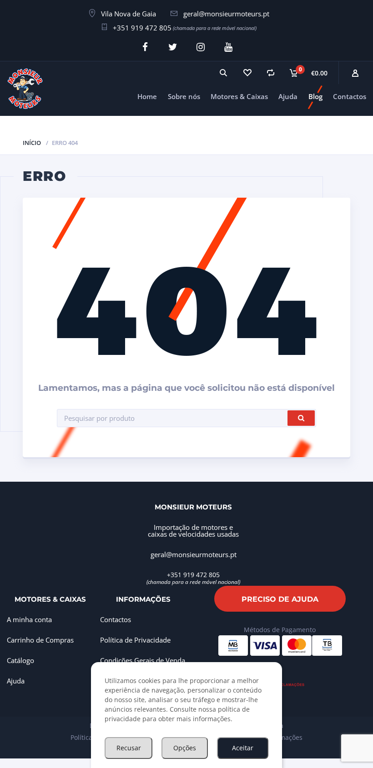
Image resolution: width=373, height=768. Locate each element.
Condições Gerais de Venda (142, 660)
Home (147, 96)
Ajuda (287, 96)
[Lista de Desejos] (247, 72)
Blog (315, 96)
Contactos (349, 96)
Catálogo (20, 660)
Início (32, 143)
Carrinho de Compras (40, 639)
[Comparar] (270, 72)
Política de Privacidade (135, 639)
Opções (184, 747)
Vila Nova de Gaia (128, 13)
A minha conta (29, 619)
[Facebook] (145, 47)
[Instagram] (200, 47)
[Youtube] (228, 47)
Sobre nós (184, 96)
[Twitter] (172, 47)
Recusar (128, 747)
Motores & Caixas (239, 96)
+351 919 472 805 (142, 27)
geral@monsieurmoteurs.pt (226, 13)
